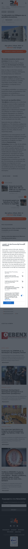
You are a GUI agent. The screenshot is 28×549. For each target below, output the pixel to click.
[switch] (22, 276)
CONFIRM (8, 302)
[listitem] (14, 272)
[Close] (24, 244)
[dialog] (14, 274)
